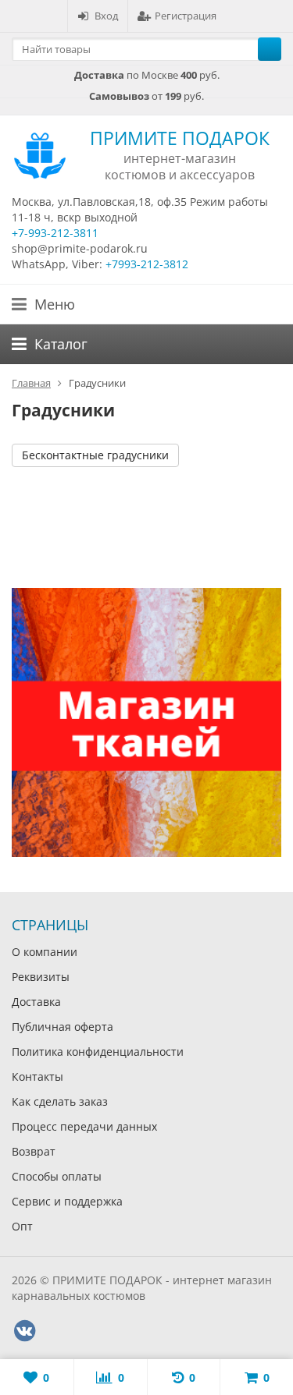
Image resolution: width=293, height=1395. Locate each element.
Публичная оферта (62, 1026)
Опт (22, 1226)
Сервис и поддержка (67, 1201)
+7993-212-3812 (146, 264)
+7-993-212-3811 (55, 232)
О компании (44, 951)
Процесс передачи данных (84, 1126)
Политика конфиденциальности (98, 1051)
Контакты (37, 1076)
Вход (106, 16)
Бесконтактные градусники (95, 455)
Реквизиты (41, 976)
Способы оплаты (57, 1176)
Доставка (36, 1001)
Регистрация (185, 16)
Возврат (33, 1151)
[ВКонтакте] (24, 1331)
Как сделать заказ (60, 1101)
